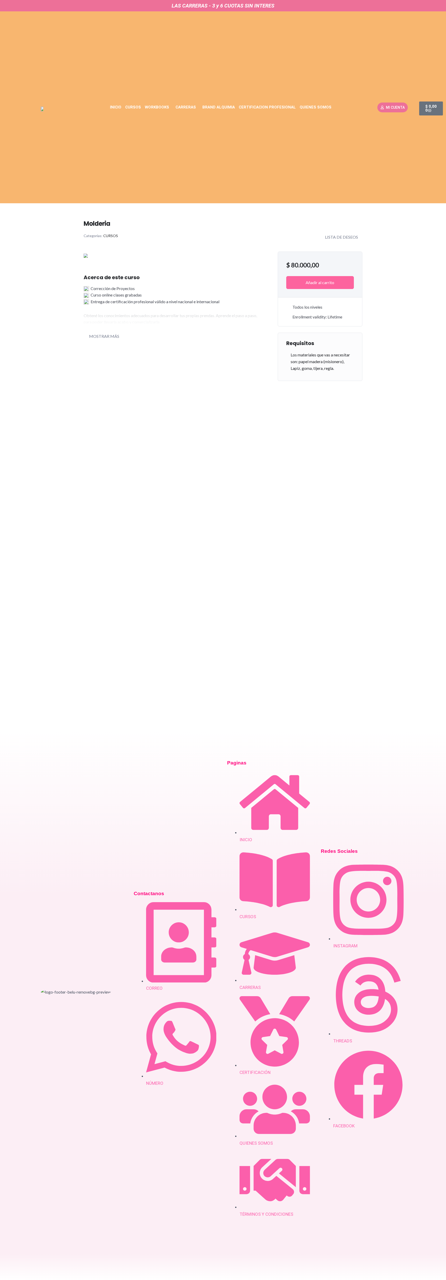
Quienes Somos (315, 107)
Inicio (115, 107)
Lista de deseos (341, 237)
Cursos (133, 107)
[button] (158, 107)
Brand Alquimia (218, 107)
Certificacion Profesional (267, 107)
